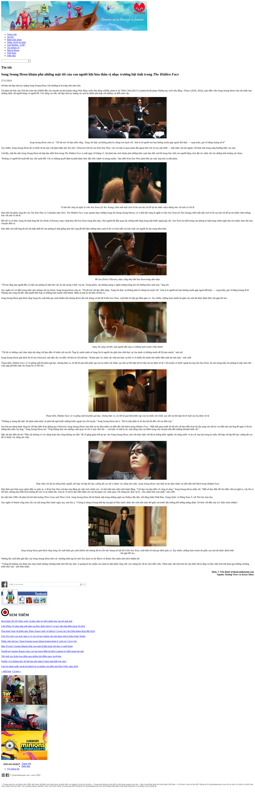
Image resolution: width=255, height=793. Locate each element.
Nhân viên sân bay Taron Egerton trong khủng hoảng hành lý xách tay (39, 641)
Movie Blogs (13, 50)
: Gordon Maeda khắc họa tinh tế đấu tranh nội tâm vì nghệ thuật (37, 646)
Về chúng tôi (13, 769)
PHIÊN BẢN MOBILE (11, 764)
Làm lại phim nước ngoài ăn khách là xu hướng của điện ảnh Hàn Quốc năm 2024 (39, 666)
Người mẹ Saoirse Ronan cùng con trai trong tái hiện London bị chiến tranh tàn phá (42, 651)
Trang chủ (12, 34)
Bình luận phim (14, 39)
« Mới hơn (6, 671)
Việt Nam (11, 53)
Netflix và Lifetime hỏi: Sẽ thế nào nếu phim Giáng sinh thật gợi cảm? (33, 661)
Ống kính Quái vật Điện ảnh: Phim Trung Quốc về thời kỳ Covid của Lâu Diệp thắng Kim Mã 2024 (48, 631)
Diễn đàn (11, 55)
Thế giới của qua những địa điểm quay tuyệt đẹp (31, 656)
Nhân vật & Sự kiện (16, 42)
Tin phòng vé (13, 47)
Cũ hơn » (16, 671)
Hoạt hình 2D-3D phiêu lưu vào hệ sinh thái (36, 621)
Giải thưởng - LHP (16, 45)
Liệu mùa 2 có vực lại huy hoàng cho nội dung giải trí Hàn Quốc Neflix (43, 636)
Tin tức (10, 37)
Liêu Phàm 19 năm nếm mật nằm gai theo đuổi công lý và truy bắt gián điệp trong (43, 626)
